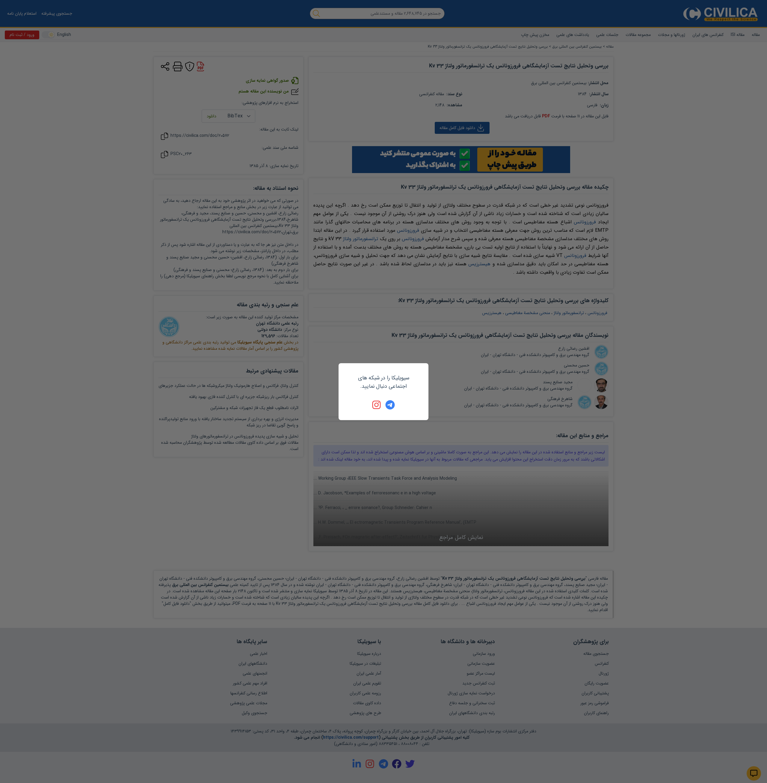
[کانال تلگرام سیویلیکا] (390, 405)
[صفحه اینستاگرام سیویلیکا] (377, 405)
